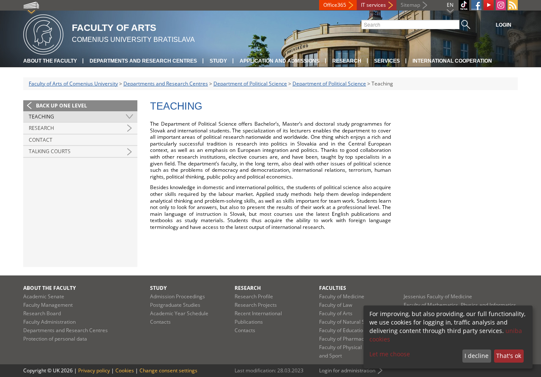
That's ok (508, 356)
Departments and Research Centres (143, 61)
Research (346, 61)
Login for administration (347, 370)
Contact (40, 139)
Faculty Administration (49, 321)
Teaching (41, 116)
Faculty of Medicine (341, 296)
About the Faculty (50, 61)
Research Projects (256, 304)
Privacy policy (94, 370)
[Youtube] (489, 5)
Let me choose (389, 354)
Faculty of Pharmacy (342, 338)
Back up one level (61, 105)
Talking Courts (50, 151)
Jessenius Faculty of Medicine (438, 296)
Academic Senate (43, 296)
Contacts (160, 321)
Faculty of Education (342, 330)
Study (218, 61)
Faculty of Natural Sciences (351, 321)
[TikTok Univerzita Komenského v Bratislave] (464, 5)
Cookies (124, 370)
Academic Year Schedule (179, 313)
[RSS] (513, 5)
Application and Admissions (280, 61)
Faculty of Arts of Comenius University (73, 83)
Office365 (334, 4)
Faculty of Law (335, 304)
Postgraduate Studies (175, 304)
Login (503, 25)
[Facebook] (476, 5)
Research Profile (254, 296)
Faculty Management (48, 304)
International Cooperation (452, 61)
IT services (373, 4)
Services (387, 61)
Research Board (42, 313)
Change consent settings (168, 370)
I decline (476, 356)
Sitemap (410, 4)
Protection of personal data (55, 338)
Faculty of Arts (335, 313)
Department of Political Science (250, 83)
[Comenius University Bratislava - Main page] (43, 33)
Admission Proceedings (177, 296)
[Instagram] (501, 5)
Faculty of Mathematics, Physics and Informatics (460, 304)
